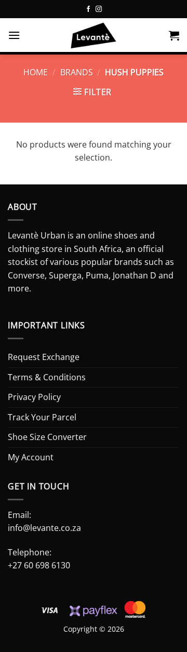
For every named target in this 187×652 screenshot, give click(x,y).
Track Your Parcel (42, 417)
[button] (14, 35)
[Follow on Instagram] (99, 9)
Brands (76, 72)
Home (35, 72)
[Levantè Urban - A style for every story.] (93, 36)
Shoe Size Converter (47, 437)
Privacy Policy (34, 397)
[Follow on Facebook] (88, 9)
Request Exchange (43, 357)
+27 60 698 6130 (39, 565)
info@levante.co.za (44, 528)
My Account (31, 457)
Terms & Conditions (47, 377)
